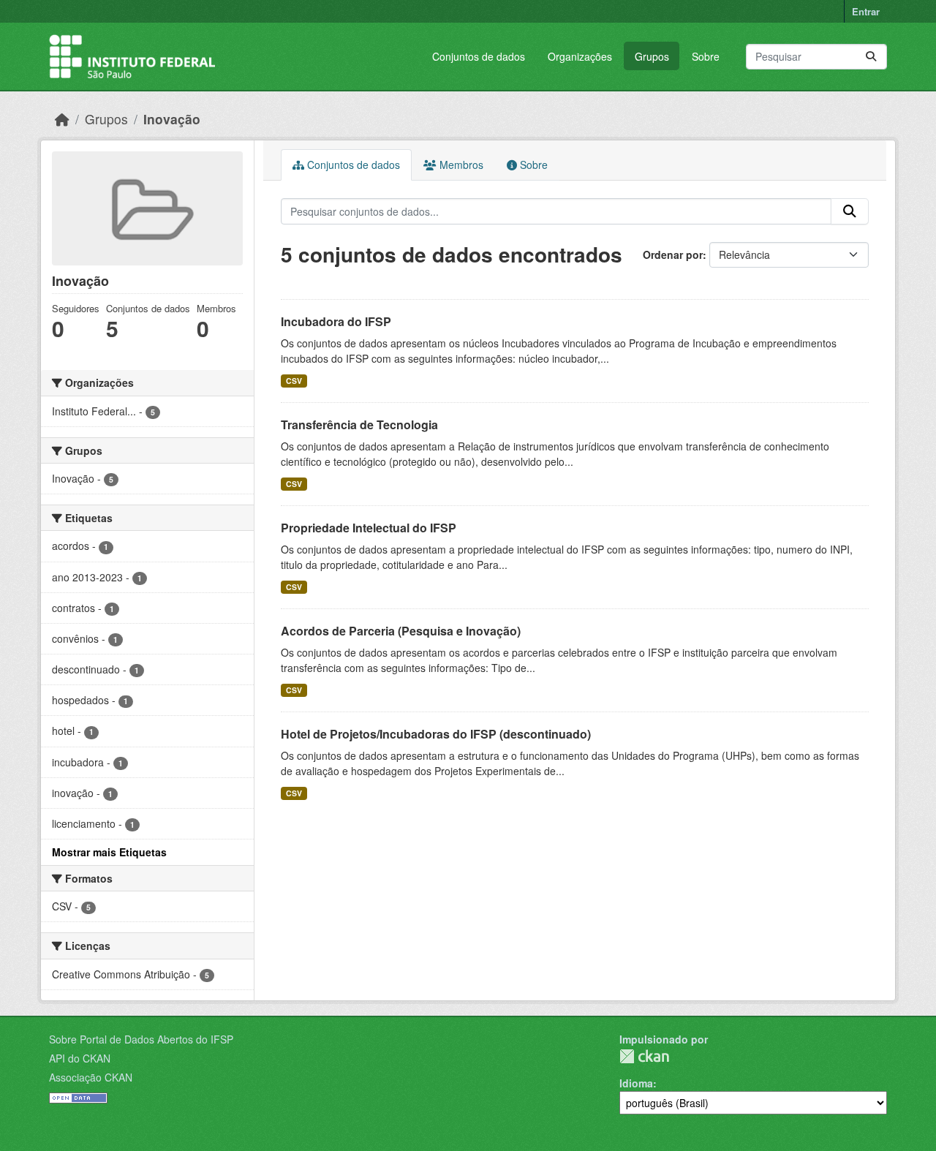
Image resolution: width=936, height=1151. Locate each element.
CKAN (644, 1056)
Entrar (866, 11)
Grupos (652, 56)
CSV (294, 380)
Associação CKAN (90, 1077)
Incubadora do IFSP (336, 321)
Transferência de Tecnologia (359, 424)
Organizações (580, 56)
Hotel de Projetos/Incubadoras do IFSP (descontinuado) (436, 733)
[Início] (62, 119)
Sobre (706, 56)
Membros (460, 164)
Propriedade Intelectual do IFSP (368, 527)
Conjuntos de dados (478, 56)
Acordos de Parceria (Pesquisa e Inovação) (401, 630)
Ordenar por (673, 254)
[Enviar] (871, 56)
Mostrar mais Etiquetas (109, 852)
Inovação (171, 119)
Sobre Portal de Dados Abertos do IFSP (141, 1039)
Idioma (636, 1083)
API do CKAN (79, 1058)
